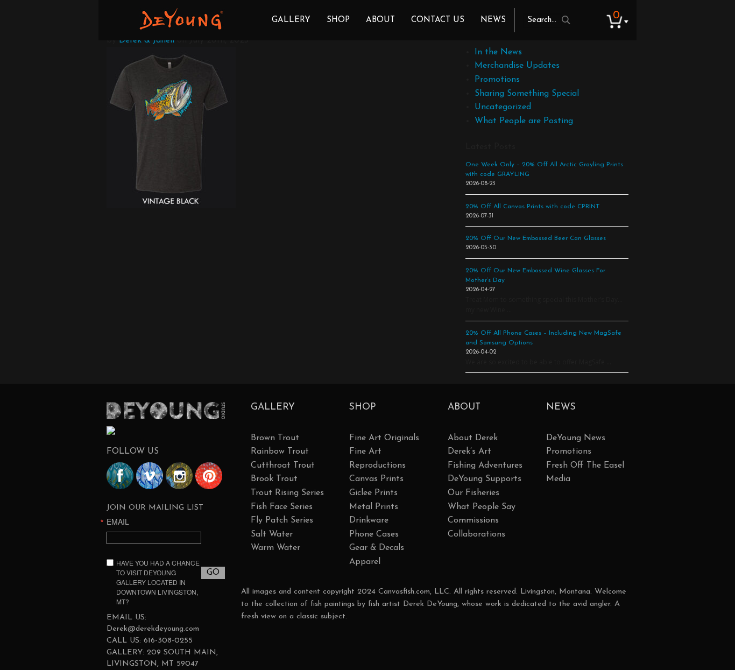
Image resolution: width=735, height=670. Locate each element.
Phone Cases (374, 534)
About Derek (473, 438)
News (493, 20)
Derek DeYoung (181, 19)
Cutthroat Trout (283, 465)
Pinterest (208, 475)
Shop (338, 20)
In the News (498, 52)
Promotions (497, 79)
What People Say (481, 507)
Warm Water (275, 548)
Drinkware (368, 520)
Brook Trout (274, 479)
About (380, 20)
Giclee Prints (373, 493)
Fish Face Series (282, 507)
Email (118, 521)
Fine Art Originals (384, 438)
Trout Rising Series (287, 493)
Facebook (120, 475)
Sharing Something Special (527, 93)
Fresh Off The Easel (585, 465)
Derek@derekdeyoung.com (153, 629)
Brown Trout (275, 438)
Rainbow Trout (280, 451)
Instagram (179, 475)
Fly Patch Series (282, 520)
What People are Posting (524, 121)
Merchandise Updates (517, 65)
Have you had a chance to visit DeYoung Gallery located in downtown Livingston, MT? (158, 582)
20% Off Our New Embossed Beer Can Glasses (535, 238)
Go (213, 572)
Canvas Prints (376, 479)
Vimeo (149, 475)
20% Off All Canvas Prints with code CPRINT (532, 206)
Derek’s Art (469, 451)
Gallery (291, 20)
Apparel (364, 562)
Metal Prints (373, 507)
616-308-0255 (168, 641)
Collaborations (476, 534)
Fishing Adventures (485, 465)
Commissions (473, 520)
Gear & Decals (376, 548)
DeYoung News (575, 438)
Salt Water (272, 534)
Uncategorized (503, 107)
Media (558, 479)
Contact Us (437, 20)
